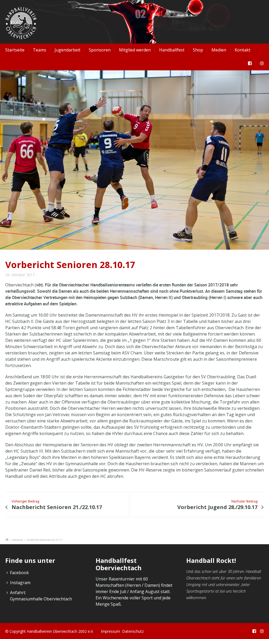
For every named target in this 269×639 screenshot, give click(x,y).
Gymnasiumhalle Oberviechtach (41, 599)
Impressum (110, 631)
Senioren (17, 540)
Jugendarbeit (67, 50)
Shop (198, 50)
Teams (39, 50)
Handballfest (171, 50)
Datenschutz (133, 631)
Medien (218, 50)
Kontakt (242, 50)
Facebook (19, 572)
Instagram (20, 582)
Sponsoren (100, 50)
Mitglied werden (135, 50)
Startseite (14, 50)
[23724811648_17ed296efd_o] (134, 159)
